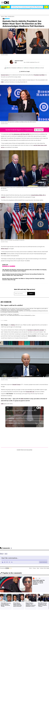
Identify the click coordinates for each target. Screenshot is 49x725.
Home (2, 16)
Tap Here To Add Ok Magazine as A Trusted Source (19, 129)
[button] (2, 3)
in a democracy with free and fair (20, 134)
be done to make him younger (36, 330)
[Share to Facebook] (12, 68)
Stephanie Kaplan (19, 60)
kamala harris (11, 16)
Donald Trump (16, 384)
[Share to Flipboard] (29, 68)
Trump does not (30, 391)
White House (4, 248)
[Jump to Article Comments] (5, 68)
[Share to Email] (39, 68)
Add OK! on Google (25, 71)
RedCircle (5, 320)
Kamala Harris (5, 75)
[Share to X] (20, 68)
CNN (2, 82)
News (6, 16)
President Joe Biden (39, 75)
